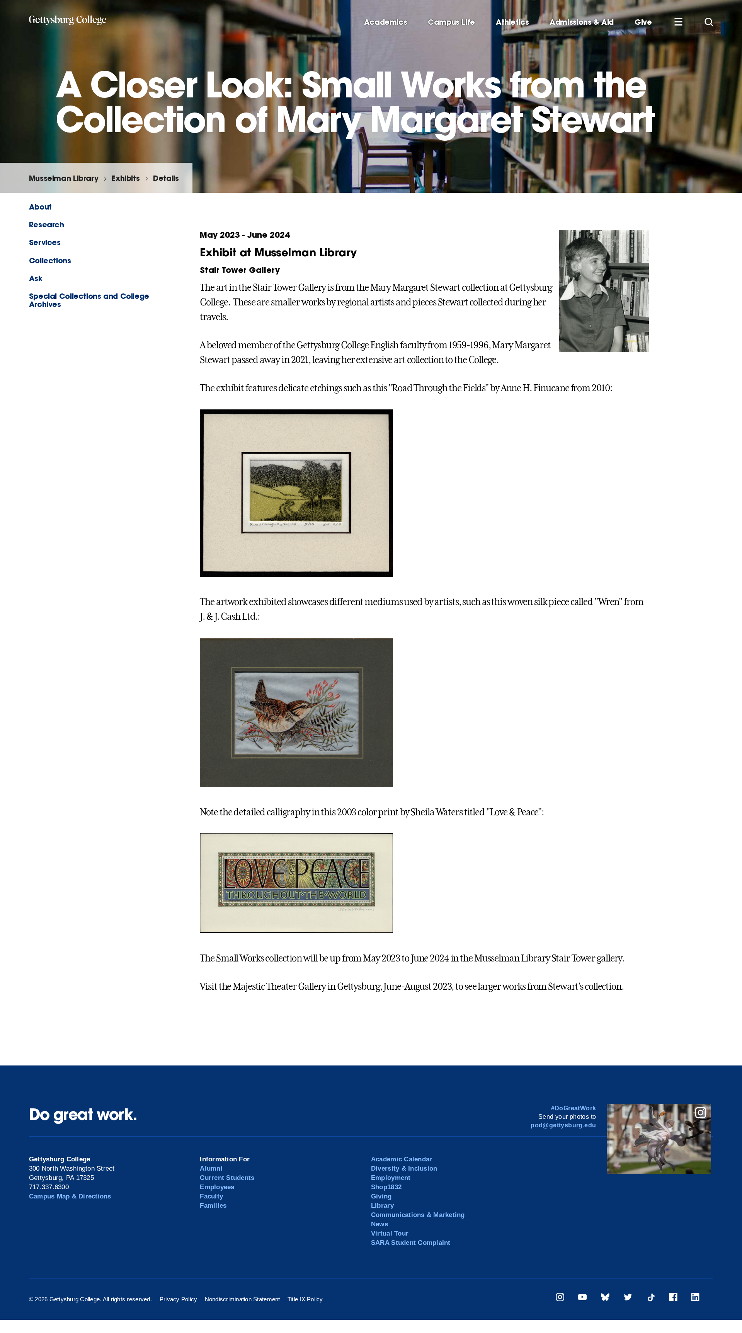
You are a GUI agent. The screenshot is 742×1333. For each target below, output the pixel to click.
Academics (385, 22)
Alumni (211, 1168)
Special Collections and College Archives (89, 300)
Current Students (227, 1177)
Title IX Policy (305, 1299)
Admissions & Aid (582, 22)
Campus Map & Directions (70, 1196)
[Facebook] (673, 1298)
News (379, 1224)
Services (45, 242)
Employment (391, 1177)
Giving (381, 1196)
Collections (50, 260)
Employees (217, 1187)
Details (166, 178)
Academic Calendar (401, 1159)
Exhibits (126, 178)
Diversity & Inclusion (404, 1168)
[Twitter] (628, 1298)
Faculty (211, 1196)
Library (382, 1205)
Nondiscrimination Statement (242, 1299)
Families (213, 1205)
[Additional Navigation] (678, 21)
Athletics (512, 22)
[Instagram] (560, 1298)
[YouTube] (582, 1298)
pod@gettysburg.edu (563, 1125)
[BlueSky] (605, 1298)
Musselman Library (63, 178)
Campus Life (451, 22)
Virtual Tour (389, 1233)
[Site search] (709, 21)
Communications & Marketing (418, 1215)
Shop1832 (386, 1187)
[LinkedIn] (695, 1298)
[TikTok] (650, 1298)
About (40, 207)
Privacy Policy (178, 1299)
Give (643, 22)
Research (46, 224)
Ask (36, 278)
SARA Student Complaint (411, 1242)
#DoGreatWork (573, 1108)
